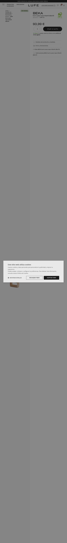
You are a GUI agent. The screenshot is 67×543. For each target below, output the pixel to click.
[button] (15, 278)
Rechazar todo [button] (34, 277)
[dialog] (33, 271)
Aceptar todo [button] (51, 277)
